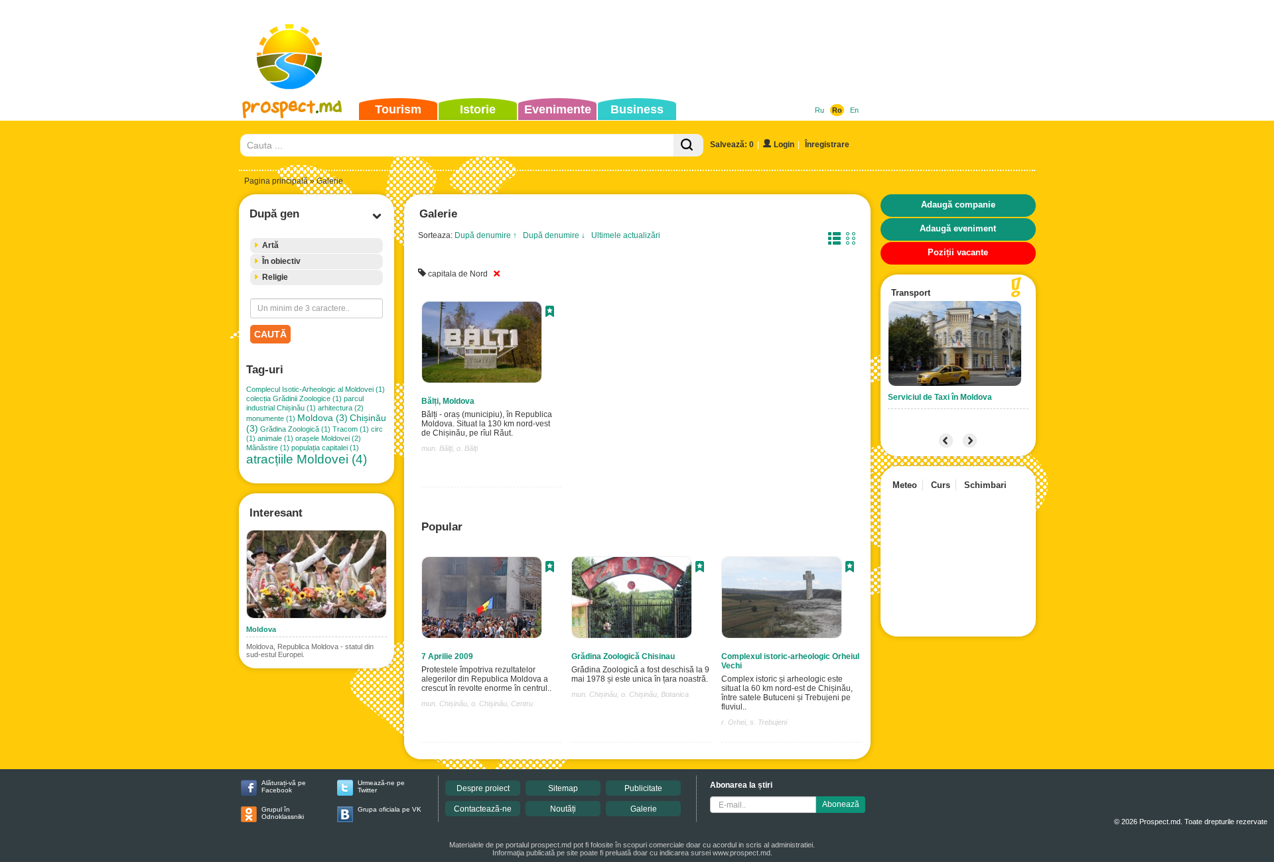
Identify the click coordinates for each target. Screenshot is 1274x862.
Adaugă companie (958, 205)
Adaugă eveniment (958, 228)
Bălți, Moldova (447, 401)
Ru (819, 110)
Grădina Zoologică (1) (295, 429)
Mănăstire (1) (267, 448)
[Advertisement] (616, 49)
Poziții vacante (958, 252)
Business (637, 109)
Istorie (478, 109)
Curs (940, 485)
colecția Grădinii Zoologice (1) (294, 398)
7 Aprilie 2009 (447, 656)
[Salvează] (549, 313)
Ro (837, 110)
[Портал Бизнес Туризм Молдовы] (291, 70)
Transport (910, 293)
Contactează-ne (483, 809)
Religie (275, 277)
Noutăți (563, 809)
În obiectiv (281, 261)
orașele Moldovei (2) (328, 438)
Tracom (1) (350, 429)
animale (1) (275, 438)
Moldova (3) (322, 417)
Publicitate (643, 788)
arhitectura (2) (341, 408)
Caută (270, 334)
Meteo (904, 485)
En (854, 110)
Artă (270, 245)
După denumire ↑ (486, 235)
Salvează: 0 (732, 144)
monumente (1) (270, 418)
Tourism (398, 109)
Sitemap (563, 788)
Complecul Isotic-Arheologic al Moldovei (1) (315, 389)
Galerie (643, 809)
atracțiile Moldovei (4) (306, 459)
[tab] (316, 245)
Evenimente (557, 109)
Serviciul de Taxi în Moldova (940, 397)
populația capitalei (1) (325, 448)
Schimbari (985, 485)
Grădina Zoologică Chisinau (623, 656)
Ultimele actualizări (625, 235)
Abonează (840, 804)
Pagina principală (276, 181)
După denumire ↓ (554, 235)
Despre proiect (483, 788)
